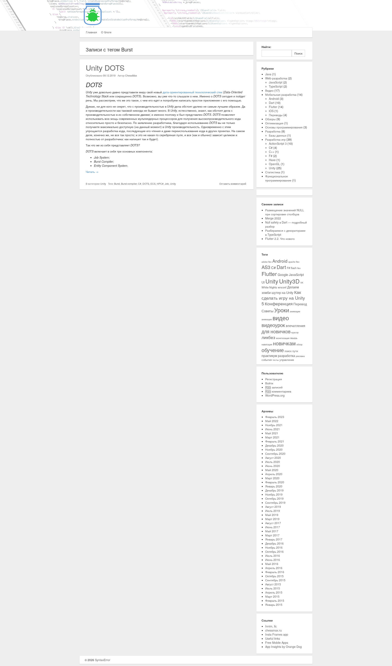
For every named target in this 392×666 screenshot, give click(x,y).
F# (270, 156)
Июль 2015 (272, 588)
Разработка (273, 131)
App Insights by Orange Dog (283, 647)
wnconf (282, 287)
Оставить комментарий (232, 183)
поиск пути (291, 351)
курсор (294, 332)
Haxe (272, 160)
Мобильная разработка (280, 94)
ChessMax (131, 75)
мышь (293, 338)
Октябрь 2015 (274, 576)
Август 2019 (273, 507)
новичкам (284, 343)
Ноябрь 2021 (274, 425)
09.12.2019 (109, 75)
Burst (117, 183)
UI (263, 282)
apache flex (293, 261)
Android (274, 99)
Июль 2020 (272, 462)
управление (287, 360)
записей (274, 387)
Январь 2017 (273, 539)
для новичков (276, 331)
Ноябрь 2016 (274, 547)
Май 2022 (271, 421)
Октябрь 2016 (274, 551)
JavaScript (275, 82)
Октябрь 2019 (274, 498)
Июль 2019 (272, 511)
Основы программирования (284, 127)
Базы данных (277, 135)
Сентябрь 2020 (275, 453)
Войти (269, 383)
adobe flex (267, 261)
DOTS (146, 183)
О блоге (106, 32)
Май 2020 (271, 470)
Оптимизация (274, 123)
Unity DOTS (105, 67)
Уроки (281, 310)
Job (167, 183)
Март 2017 (272, 535)
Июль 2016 (272, 556)
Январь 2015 (273, 605)
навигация (267, 344)
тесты (276, 359)
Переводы (276, 115)
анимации (295, 311)
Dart (271, 103)
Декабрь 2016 (274, 543)
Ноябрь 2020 (274, 449)
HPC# (160, 183)
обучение (273, 350)
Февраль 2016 (274, 572)
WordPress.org (275, 395)
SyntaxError (102, 660)
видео (281, 317)
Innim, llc (271, 626)
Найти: (266, 47)
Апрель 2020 (273, 474)
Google (283, 274)
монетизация (283, 338)
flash (293, 268)
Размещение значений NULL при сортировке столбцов (284, 212)
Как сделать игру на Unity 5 (283, 298)
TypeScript (276, 86)
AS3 (266, 267)
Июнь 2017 (272, 527)
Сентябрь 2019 (275, 502)
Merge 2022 (273, 218)
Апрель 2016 (273, 568)
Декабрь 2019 (274, 490)
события (267, 360)
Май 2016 (271, 564)
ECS (153, 183)
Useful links (272, 638)
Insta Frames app (276, 634)
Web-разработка (276, 78)
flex (299, 268)
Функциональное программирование (278, 178)
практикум (269, 355)
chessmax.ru (273, 630)
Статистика (272, 172)
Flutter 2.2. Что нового (280, 239)
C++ (271, 152)
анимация (267, 319)
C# (139, 183)
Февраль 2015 (274, 600)
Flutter (273, 107)
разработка (286, 355)
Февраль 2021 (274, 441)
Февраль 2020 (274, 482)
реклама (300, 356)
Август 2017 (273, 523)
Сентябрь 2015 (275, 580)
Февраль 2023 (274, 417)
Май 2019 (271, 515)
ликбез (268, 337)
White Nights (269, 287)
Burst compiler (129, 183)
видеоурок (273, 324)
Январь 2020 (273, 486)
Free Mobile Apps (276, 642)
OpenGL (274, 164)
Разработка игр (275, 139)
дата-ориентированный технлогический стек (192, 92)
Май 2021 (271, 433)
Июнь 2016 (272, 560)
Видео (269, 90)
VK (301, 282)
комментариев (278, 391)
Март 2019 (272, 519)
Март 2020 (272, 478)
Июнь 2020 (272, 466)
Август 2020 (273, 458)
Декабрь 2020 (274, 445)
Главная (91, 32)
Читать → (92, 172)
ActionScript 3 (278, 143)
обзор (299, 344)
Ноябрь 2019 (274, 494)
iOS (271, 111)
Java (268, 74)
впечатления (295, 325)
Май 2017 (271, 531)
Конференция (279, 303)
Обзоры (270, 119)
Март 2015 (272, 596)
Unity (103, 183)
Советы (267, 310)
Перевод (300, 304)
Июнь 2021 (272, 429)
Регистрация (273, 379)
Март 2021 (272, 437)
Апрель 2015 (273, 592)
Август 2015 (273, 584)
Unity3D (289, 281)
